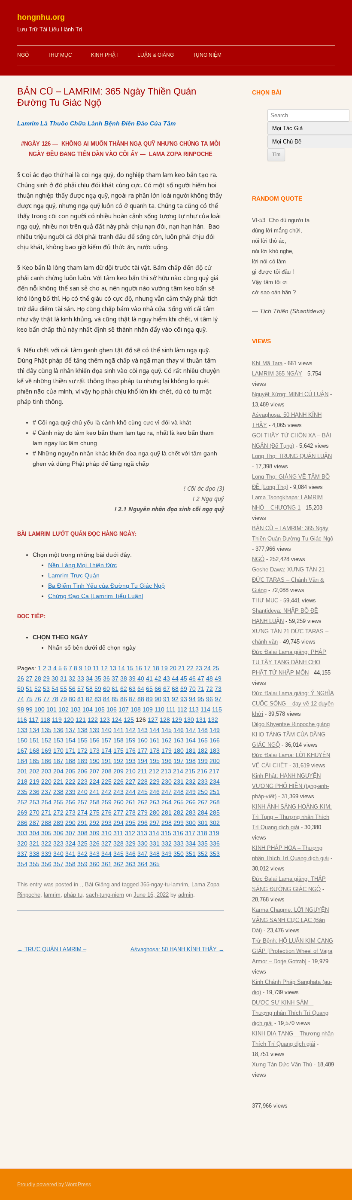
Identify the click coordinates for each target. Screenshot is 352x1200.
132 (213, 719)
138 (82, 730)
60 (106, 688)
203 (46, 771)
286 (22, 822)
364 (142, 864)
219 (34, 781)
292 (94, 822)
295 (130, 822)
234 (214, 781)
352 (202, 853)
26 (20, 678)
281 (166, 812)
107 (123, 709)
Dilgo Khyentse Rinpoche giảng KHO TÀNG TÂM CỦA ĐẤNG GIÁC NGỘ (291, 734)
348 (154, 853)
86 (123, 699)
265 (178, 802)
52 (37, 688)
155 (82, 740)
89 (149, 699)
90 (158, 699)
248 (178, 791)
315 (166, 833)
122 (93, 719)
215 (190, 771)
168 (34, 750)
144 (154, 730)
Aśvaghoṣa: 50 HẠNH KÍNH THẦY (177, 949)
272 (58, 812)
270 (34, 812)
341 (70, 853)
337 (22, 853)
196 (166, 760)
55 (63, 688)
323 (58, 843)
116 (22, 719)
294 (118, 822)
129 (177, 719)
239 (70, 791)
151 (34, 740)
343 (94, 853)
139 (94, 730)
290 (70, 822)
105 (99, 709)
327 (106, 843)
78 (55, 699)
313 (142, 833)
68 (175, 688)
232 (190, 781)
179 (166, 750)
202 (34, 771)
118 (45, 719)
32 (72, 678)
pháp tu (73, 895)
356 (46, 864)
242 (106, 791)
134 (34, 730)
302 (214, 822)
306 (58, 833)
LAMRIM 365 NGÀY (277, 373)
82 (89, 699)
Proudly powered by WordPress (54, 1185)
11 (96, 668)
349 (166, 853)
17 (147, 668)
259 (106, 802)
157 (106, 740)
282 (178, 812)
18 (155, 668)
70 (192, 688)
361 (106, 864)
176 (130, 750)
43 (166, 678)
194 (142, 760)
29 (46, 678)
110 (159, 709)
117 (34, 719)
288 (46, 822)
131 (201, 719)
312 (130, 833)
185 (34, 760)
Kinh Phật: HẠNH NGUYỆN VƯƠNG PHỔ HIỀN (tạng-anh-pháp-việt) (290, 786)
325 (82, 843)
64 (140, 688)
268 (214, 802)
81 (80, 699)
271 (46, 812)
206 (82, 771)
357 (58, 864)
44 (175, 678)
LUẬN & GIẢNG (155, 55)
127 (153, 719)
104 (87, 709)
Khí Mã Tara (267, 363)
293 (106, 822)
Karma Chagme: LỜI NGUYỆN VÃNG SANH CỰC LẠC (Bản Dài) (290, 920)
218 (22, 781)
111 (171, 709)
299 (178, 822)
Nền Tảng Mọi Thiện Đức (82, 565)
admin (185, 895)
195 (154, 760)
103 (75, 709)
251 (214, 791)
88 (140, 699)
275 (94, 812)
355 (34, 864)
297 (154, 822)
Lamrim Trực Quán (74, 575)
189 (82, 760)
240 (82, 791)
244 (130, 791)
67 (166, 688)
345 (118, 853)
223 (82, 781)
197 (178, 760)
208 (106, 771)
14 (121, 668)
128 (165, 719)
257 (82, 802)
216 (202, 771)
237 (46, 791)
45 (183, 678)
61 (115, 688)
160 (142, 740)
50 (20, 688)
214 (178, 771)
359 (82, 864)
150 (22, 740)
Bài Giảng (97, 884)
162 (166, 740)
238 (58, 791)
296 (142, 822)
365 (154, 864)
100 (39, 709)
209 (118, 771)
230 (166, 781)
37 (115, 678)
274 (82, 812)
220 (46, 781)
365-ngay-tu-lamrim (164, 884)
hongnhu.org (41, 17)
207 (94, 771)
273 (70, 812)
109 (148, 709)
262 (142, 802)
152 (46, 740)
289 (58, 822)
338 (34, 853)
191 (106, 760)
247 (166, 791)
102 (63, 709)
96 (209, 699)
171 (70, 750)
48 (209, 678)
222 (70, 781)
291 (82, 822)
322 (46, 843)
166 (214, 740)
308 (82, 833)
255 (58, 802)
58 (89, 688)
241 (94, 791)
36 (106, 678)
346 (130, 853)
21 (181, 668)
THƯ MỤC (60, 55)
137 (70, 730)
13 (112, 668)
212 (154, 771)
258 (94, 802)
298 (166, 822)
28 (37, 678)
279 (142, 812)
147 (190, 730)
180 (178, 750)
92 (175, 699)
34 (89, 678)
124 (117, 719)
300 (190, 822)
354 (22, 864)
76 (37, 699)
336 (214, 843)
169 (46, 750)
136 (58, 730)
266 (190, 802)
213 (166, 771)
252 (22, 802)
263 (154, 802)
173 (94, 750)
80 (72, 699)
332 (166, 843)
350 (178, 853)
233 (202, 781)
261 (130, 802)
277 (118, 812)
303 (22, 833)
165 (202, 740)
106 (111, 709)
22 (190, 668)
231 (178, 781)
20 (173, 668)
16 (138, 668)
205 (70, 771)
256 (70, 802)
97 (218, 699)
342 (82, 853)
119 (57, 719)
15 (130, 668)
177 (142, 750)
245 (142, 791)
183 (214, 750)
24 (207, 668)
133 (22, 730)
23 (198, 668)
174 (106, 750)
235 (22, 791)
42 (158, 678)
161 (154, 740)
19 (164, 668)
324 (70, 843)
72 (209, 688)
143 (142, 730)
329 (130, 843)
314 (154, 833)
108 (135, 709)
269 (22, 812)
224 (94, 781)
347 (142, 853)
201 (22, 771)
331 (154, 843)
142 (130, 730)
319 (214, 833)
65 (149, 688)
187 (58, 760)
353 (214, 853)
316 (178, 833)
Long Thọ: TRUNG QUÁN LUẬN (292, 456)
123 (105, 719)
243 (118, 791)
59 (97, 688)
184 (22, 760)
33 (80, 678)
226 (118, 781)
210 (130, 771)
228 (142, 781)
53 (46, 688)
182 (202, 750)
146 (178, 730)
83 (97, 699)
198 (190, 760)
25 (215, 668)
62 (123, 688)
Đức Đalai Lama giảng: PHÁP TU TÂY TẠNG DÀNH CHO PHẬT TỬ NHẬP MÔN (289, 662)
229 (154, 781)
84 (106, 699)
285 (214, 812)
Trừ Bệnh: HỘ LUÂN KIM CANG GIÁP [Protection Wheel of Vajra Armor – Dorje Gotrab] (292, 951)
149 (214, 730)
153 (58, 740)
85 (115, 699)
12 (104, 668)
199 (202, 760)
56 (72, 688)
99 (29, 709)
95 (200, 699)
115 (217, 709)
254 (46, 802)
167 (22, 750)
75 (29, 699)
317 (190, 833)
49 (218, 678)
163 (178, 740)
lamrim (52, 895)
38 (123, 678)
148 (202, 730)
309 (94, 833)
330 (142, 843)
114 (205, 709)
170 (58, 750)
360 (94, 864)
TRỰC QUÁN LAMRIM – (51, 949)
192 (118, 760)
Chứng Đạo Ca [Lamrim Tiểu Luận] (95, 595)
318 (202, 833)
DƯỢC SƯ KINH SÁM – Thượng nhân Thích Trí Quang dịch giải (290, 1012)
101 (51, 709)
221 (58, 781)
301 (202, 822)
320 (22, 843)
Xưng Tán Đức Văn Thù (282, 1064)
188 (70, 760)
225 (106, 781)
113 (194, 709)
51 (29, 688)
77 (46, 699)
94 (192, 699)
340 (58, 853)
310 (106, 833)
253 (34, 802)
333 (178, 843)
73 (218, 688)
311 (118, 833)
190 (94, 760)
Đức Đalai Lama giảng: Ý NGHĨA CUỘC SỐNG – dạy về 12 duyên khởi (293, 703)
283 (190, 812)
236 (34, 791)
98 (20, 709)
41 (149, 678)
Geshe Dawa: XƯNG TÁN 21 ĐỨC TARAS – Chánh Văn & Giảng (288, 579)
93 (183, 699)
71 (200, 688)
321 (34, 843)
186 (46, 760)
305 (46, 833)
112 (182, 709)
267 (202, 802)
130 (189, 719)
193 (130, 760)
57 (80, 688)
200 (214, 760)
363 (130, 864)
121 (81, 719)
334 (190, 843)
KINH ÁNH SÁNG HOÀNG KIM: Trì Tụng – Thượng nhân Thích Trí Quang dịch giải (292, 817)
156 (94, 740)
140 (106, 730)
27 (29, 678)
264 (166, 802)
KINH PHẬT (104, 55)
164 (190, 740)
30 (55, 678)
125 (129, 719)
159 (130, 740)
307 (70, 833)
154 (70, 740)
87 (132, 699)
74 (20, 699)
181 (190, 750)
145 (166, 730)
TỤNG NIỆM (207, 55)
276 (106, 812)
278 (130, 812)
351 (190, 853)
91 (166, 699)
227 (130, 781)
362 (118, 864)
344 (106, 853)
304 (34, 833)
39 (132, 678)
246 (154, 791)
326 (94, 843)
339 (46, 853)
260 (118, 802)
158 (118, 740)
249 (190, 791)
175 (118, 750)
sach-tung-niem (105, 895)
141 (118, 730)
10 (87, 668)
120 (69, 719)
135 (46, 730)
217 (214, 771)
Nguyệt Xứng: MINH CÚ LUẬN (290, 394)
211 (142, 771)
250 (202, 791)
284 (202, 812)
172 (82, 750)
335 (202, 843)
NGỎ (23, 55)
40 (140, 678)
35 (97, 678)
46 (192, 678)
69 (183, 688)
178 (154, 750)
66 (158, 688)
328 (118, 843)
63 (132, 688)
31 (63, 678)
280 (154, 812)
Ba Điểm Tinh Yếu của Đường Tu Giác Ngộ (106, 585)
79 (63, 699)
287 (34, 822)
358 (70, 864)
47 (200, 678)
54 (55, 688)
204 (58, 771)
